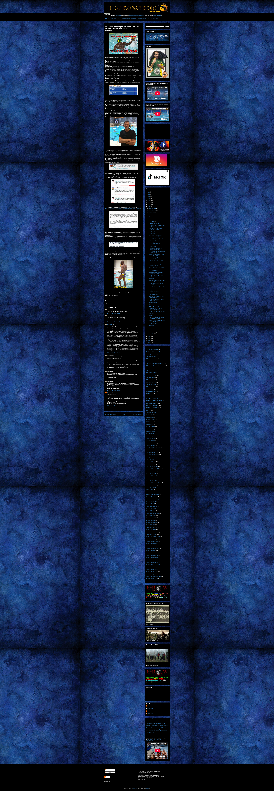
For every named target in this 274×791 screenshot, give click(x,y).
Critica (112, 303)
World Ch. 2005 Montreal (151, 560)
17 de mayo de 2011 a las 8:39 (113, 390)
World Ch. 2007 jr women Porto (153, 564)
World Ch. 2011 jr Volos (151, 574)
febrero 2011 (152, 332)
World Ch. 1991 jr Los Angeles (153, 548)
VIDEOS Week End (153, 323)
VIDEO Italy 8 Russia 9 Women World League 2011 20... (156, 242)
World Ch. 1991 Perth (151, 545)
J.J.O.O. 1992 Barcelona (151, 506)
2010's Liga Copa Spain (151, 354)
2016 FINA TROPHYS (151, 372)
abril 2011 (151, 328)
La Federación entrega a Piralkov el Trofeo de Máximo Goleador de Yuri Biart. (122, 27)
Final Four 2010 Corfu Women (153, 475)
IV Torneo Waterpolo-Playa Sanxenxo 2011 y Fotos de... (157, 252)
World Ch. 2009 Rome (151, 567)
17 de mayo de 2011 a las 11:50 (113, 405)
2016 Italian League (150, 377)
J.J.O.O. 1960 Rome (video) (152, 499)
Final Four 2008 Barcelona (152, 466)
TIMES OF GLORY (150, 524)
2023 (149, 190)
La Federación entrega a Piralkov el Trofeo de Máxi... (157, 281)
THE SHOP (110, 18)
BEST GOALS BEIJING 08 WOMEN (154, 400)
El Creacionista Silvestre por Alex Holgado (155, 723)
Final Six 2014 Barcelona (151, 487)
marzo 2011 (151, 330)
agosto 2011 (152, 216)
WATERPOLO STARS (151, 529)
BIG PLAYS (148, 410)
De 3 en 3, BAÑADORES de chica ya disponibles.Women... (157, 321)
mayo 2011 (151, 221)
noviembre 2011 (152, 210)
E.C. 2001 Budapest (150, 426)
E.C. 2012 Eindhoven (151, 442)
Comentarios (108, 772)
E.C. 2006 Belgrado (150, 431)
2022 (149, 192)
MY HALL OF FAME (150, 520)
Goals (150, 304)
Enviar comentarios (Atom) (126, 417)
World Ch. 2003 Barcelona (152, 555)
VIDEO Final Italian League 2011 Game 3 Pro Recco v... (156, 261)
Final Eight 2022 (149, 457)
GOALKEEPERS (149, 489)
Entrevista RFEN (150, 732)
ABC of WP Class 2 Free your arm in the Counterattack (157, 226)
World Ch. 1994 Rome (151, 550)
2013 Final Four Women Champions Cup (155, 361)
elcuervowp (118, 15)
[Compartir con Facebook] (110, 30)
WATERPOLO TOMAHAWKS (152, 531)
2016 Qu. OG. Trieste (151, 384)
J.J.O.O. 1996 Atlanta (151, 508)
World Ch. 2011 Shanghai (152, 571)
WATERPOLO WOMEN (151, 534)
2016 (149, 196)
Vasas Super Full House (154, 306)
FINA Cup (148, 450)
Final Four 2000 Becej (151, 461)
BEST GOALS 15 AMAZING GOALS (154, 396)
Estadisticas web (107, 784)
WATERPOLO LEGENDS (151, 527)
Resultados (151, 278)
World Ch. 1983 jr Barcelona (152, 541)
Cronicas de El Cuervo (151, 412)
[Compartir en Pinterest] (111, 30)
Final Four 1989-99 (150, 459)
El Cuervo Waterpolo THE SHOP (153, 447)
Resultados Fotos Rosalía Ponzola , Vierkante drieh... (157, 287)
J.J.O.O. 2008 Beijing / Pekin (152, 513)
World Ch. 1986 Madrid (151, 543)
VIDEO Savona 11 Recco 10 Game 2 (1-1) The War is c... (157, 269)
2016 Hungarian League (151, 375)
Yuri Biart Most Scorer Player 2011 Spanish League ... (156, 239)
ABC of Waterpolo (150, 389)
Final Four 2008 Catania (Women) (154, 468)
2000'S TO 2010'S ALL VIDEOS (153, 351)
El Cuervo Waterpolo (157, 15)
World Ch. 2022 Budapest (152, 578)
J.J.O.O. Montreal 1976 (151, 517)
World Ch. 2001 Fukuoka (151, 553)
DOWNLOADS (149, 414)
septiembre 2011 (153, 214)
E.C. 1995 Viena (149, 424)
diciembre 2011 (152, 208)
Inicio (124, 414)
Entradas (108, 770)
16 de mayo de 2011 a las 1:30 (113, 321)
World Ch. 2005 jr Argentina (152, 557)
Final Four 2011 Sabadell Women (153, 482)
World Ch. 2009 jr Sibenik (152, 569)
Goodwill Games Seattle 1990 (152, 494)
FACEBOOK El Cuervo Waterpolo (138, 18)
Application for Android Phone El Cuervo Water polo (156, 293)
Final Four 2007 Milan (151, 464)
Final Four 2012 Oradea (151, 485)
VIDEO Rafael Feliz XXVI (154, 223)
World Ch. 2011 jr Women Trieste (153, 576)
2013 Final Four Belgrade (152, 358)
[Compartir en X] (108, 30)
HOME (105, 18)
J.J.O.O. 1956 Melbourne (151, 496)
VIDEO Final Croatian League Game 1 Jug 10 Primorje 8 (157, 264)
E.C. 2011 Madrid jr (150, 440)
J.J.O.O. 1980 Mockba (151, 501)
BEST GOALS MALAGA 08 (152, 403)
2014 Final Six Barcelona (151, 368)
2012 (149, 204)
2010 (149, 336)
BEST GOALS (149, 393)
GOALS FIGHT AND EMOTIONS (153, 492)
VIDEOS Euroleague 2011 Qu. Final (157, 311)
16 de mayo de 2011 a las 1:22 (113, 313)
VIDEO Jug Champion (153, 231)
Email (160, 18)
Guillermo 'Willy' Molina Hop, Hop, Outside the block (156, 297)
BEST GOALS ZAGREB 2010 (152, 407)
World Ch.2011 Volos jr (151, 581)
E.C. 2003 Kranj (149, 429)
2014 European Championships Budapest (155, 365)
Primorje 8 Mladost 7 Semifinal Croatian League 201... (155, 290)
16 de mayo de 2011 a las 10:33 (113, 352)
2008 (149, 340)
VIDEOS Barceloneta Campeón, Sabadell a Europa (156, 284)
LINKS (115, 18)
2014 (149, 200)
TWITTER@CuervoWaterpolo (124, 18)
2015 (149, 198)
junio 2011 (151, 219)
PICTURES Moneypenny (151, 522)
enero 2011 (151, 333)
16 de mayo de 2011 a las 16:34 (113, 378)
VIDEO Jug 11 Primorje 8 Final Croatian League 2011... (155, 249)
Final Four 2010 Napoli (151, 478)
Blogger (147, 788)
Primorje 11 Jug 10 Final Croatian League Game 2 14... (156, 255)
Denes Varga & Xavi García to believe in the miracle (155, 236)
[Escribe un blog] (107, 30)
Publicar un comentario (112, 408)
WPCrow (149, 705)
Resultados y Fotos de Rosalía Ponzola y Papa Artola (155, 309)
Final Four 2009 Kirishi (151, 471)
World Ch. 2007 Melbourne (152, 562)
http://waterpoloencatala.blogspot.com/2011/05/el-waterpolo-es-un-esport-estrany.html (123, 208)
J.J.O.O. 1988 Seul (150, 503)
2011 (149, 206)
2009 (149, 338)
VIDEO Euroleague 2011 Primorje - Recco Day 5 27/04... (156, 300)
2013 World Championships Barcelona (154, 363)
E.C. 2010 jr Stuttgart (151, 438)
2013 (149, 202)
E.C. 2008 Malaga (150, 433)
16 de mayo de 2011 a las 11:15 (113, 369)
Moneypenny (109, 324)
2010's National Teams (151, 356)
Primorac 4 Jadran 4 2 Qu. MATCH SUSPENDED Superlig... (156, 318)
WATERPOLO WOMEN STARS (153, 536)
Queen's (150, 315)
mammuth (135, 788)
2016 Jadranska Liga (151, 379)
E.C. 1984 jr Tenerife (150, 419)
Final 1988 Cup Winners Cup (152, 454)
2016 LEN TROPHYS (151, 382)
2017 (149, 194)
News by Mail (152, 233)
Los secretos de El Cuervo (152, 718)
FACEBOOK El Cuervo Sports (151, 18)
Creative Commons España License (136, 15)
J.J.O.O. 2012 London (151, 515)
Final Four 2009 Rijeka (151, 473)
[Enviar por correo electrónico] (106, 30)
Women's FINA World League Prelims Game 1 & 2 (155, 229)
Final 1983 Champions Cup (152, 452)
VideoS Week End (153, 302)
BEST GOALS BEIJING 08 (152, 398)
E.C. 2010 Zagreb (150, 436)
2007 (149, 342)
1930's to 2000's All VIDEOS (152, 349)
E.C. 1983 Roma (150, 417)
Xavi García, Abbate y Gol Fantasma (157, 267)
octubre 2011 (152, 212)
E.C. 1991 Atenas (150, 421)
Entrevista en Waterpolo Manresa (153, 721)
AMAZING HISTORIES (151, 391)
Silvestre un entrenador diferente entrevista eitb (157, 725)
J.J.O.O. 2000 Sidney (151, 510)
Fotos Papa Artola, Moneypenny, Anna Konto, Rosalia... (156, 273)
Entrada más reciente (110, 414)
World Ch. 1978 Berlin (151, 538)
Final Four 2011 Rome (151, 480)
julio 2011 (151, 218)
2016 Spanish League (151, 386)
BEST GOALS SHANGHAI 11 (152, 405)
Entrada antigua (137, 414)
